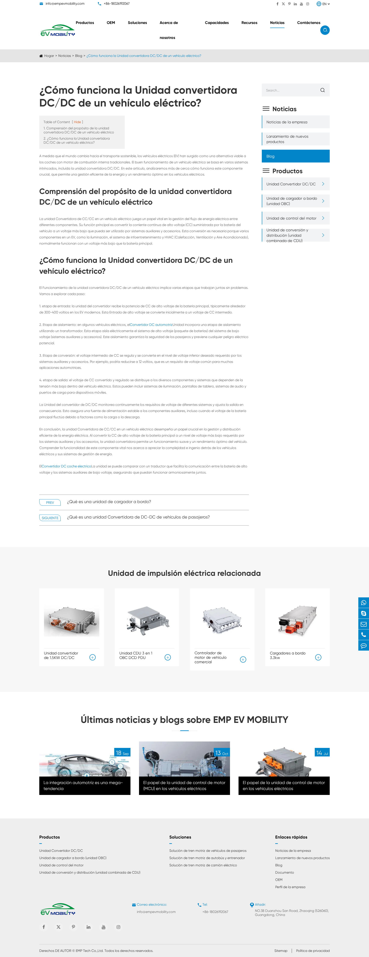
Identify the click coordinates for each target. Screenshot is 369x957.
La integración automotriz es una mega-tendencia (83, 785)
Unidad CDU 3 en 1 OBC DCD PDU (135, 655)
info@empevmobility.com (65, 3)
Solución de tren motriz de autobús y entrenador (207, 858)
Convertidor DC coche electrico (66, 466)
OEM (111, 22)
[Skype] (363, 613)
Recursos (249, 22)
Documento (284, 872)
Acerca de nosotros (169, 30)
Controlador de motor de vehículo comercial (211, 657)
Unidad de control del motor (291, 218)
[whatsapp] (363, 602)
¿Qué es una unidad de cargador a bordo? (109, 501)
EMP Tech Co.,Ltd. (90, 951)
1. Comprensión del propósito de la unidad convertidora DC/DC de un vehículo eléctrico (79, 130)
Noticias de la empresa (286, 122)
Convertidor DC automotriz (151, 325)
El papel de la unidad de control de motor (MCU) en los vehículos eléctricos (184, 785)
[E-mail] (363, 624)
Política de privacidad (313, 951)
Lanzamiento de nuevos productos (287, 139)
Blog (78, 56)
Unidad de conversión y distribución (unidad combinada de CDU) (287, 235)
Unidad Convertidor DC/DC (291, 184)
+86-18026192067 (117, 3)
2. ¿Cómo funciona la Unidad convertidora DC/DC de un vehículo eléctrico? (77, 140)
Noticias (277, 22)
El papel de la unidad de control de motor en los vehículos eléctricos (284, 785)
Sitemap (280, 951)
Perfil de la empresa (290, 887)
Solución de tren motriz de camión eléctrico (203, 865)
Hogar (49, 56)
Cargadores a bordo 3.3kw (288, 655)
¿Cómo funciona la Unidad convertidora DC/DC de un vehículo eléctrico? (143, 56)
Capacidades (217, 22)
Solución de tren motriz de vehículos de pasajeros (207, 851)
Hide (77, 122)
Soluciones (137, 22)
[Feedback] (363, 645)
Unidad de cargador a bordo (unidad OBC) (291, 201)
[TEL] (363, 634)
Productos (85, 22)
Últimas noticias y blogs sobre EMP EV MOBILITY (184, 719)
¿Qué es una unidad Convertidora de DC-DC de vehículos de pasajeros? (138, 517)
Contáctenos (308, 22)
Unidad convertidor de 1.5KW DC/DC (61, 655)
